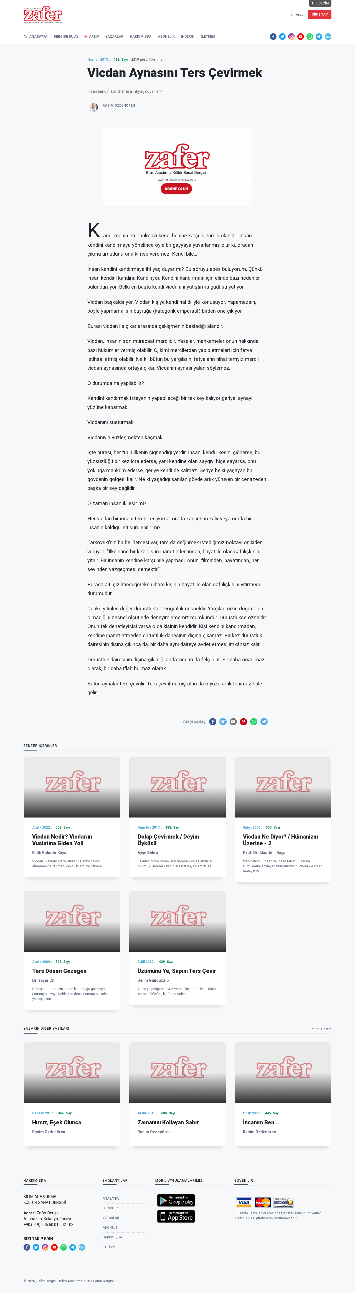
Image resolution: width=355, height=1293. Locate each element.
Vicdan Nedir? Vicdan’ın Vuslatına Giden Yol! (62, 840)
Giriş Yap (319, 14)
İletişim (208, 36)
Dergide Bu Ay (66, 36)
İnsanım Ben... (261, 1122)
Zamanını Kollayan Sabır (168, 1122)
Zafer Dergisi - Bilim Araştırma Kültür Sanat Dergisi (75, 1281)
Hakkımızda (140, 36)
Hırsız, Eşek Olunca (56, 1122)
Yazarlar (114, 36)
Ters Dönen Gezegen (59, 971)
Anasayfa (37, 36)
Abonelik (166, 36)
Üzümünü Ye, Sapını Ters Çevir (177, 971)
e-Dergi (187, 36)
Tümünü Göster (319, 1029)
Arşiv (94, 36)
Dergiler (110, 1208)
